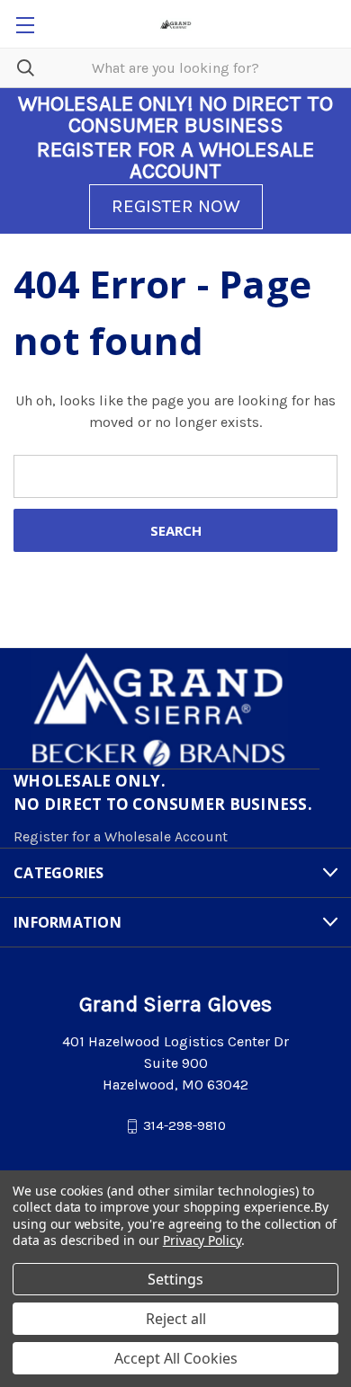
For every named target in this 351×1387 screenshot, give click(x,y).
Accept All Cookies (176, 1358)
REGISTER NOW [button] (176, 206)
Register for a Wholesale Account (121, 836)
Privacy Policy (202, 1240)
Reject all (176, 1319)
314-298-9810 (184, 1125)
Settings (175, 1279)
